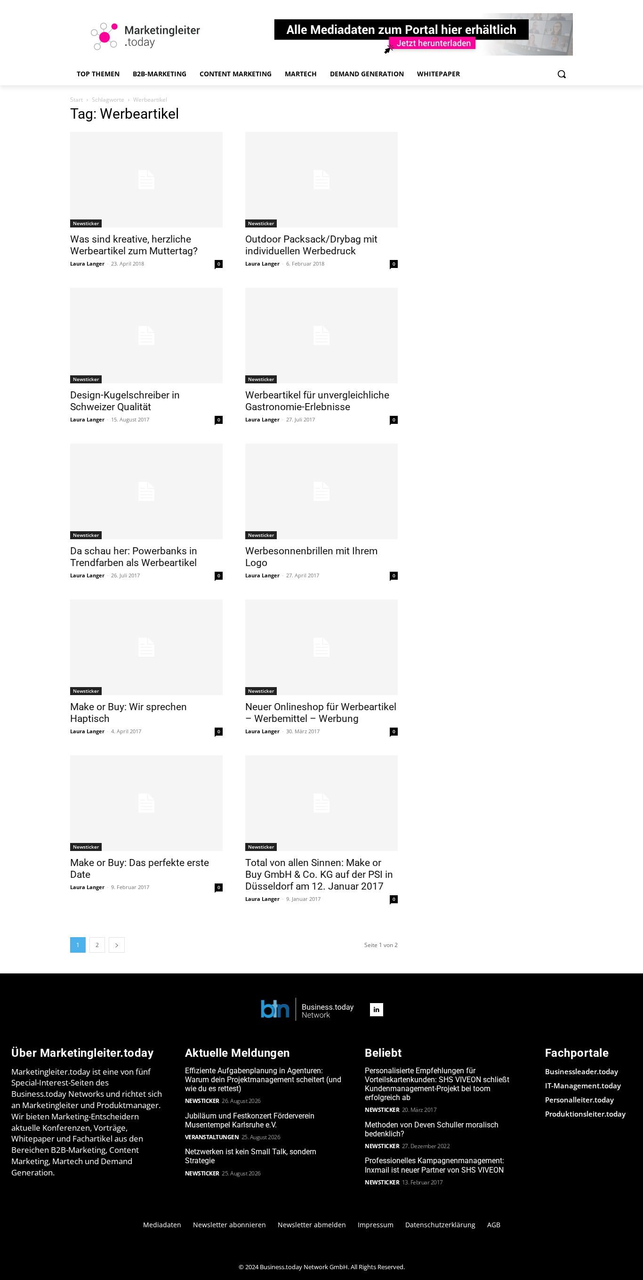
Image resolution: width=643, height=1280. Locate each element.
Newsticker (86, 223)
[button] (561, 74)
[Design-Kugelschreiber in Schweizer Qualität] (146, 335)
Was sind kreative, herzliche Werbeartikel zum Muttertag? (134, 245)
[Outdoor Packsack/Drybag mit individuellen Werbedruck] (321, 179)
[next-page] (117, 945)
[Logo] (307, 1010)
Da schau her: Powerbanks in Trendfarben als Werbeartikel (133, 556)
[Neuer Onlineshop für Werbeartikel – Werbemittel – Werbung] (321, 647)
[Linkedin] (376, 1009)
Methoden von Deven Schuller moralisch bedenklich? (431, 1129)
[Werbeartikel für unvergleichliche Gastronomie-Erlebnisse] (321, 335)
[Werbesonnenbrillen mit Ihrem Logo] (321, 491)
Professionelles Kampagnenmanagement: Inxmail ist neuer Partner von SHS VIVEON (434, 1165)
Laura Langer (87, 263)
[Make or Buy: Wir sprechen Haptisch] (146, 647)
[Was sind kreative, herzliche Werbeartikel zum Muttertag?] (146, 179)
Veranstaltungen (212, 1137)
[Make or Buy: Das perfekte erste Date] (146, 803)
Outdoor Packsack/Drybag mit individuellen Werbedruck (311, 245)
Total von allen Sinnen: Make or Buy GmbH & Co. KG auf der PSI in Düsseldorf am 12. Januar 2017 (319, 874)
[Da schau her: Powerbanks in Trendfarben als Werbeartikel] (146, 491)
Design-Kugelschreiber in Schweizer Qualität (125, 401)
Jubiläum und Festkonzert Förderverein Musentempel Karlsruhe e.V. (249, 1120)
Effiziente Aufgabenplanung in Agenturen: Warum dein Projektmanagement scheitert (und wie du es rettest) (263, 1079)
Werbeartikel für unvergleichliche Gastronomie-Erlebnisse (317, 401)
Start (76, 100)
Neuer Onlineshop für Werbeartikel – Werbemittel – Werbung (320, 712)
